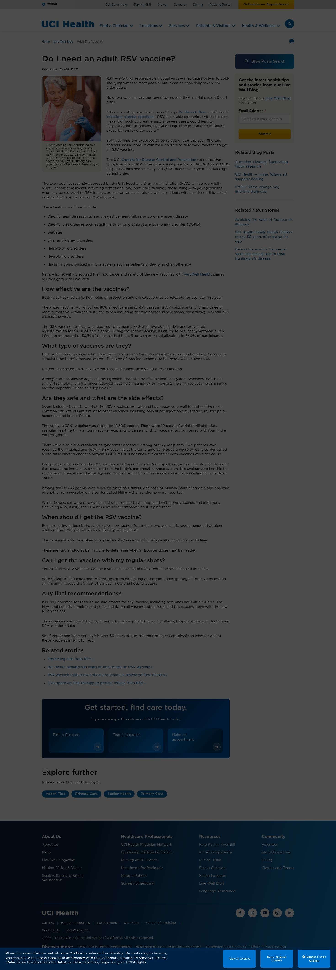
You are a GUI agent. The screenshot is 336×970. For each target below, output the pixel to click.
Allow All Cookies (239, 958)
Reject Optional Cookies (276, 959)
